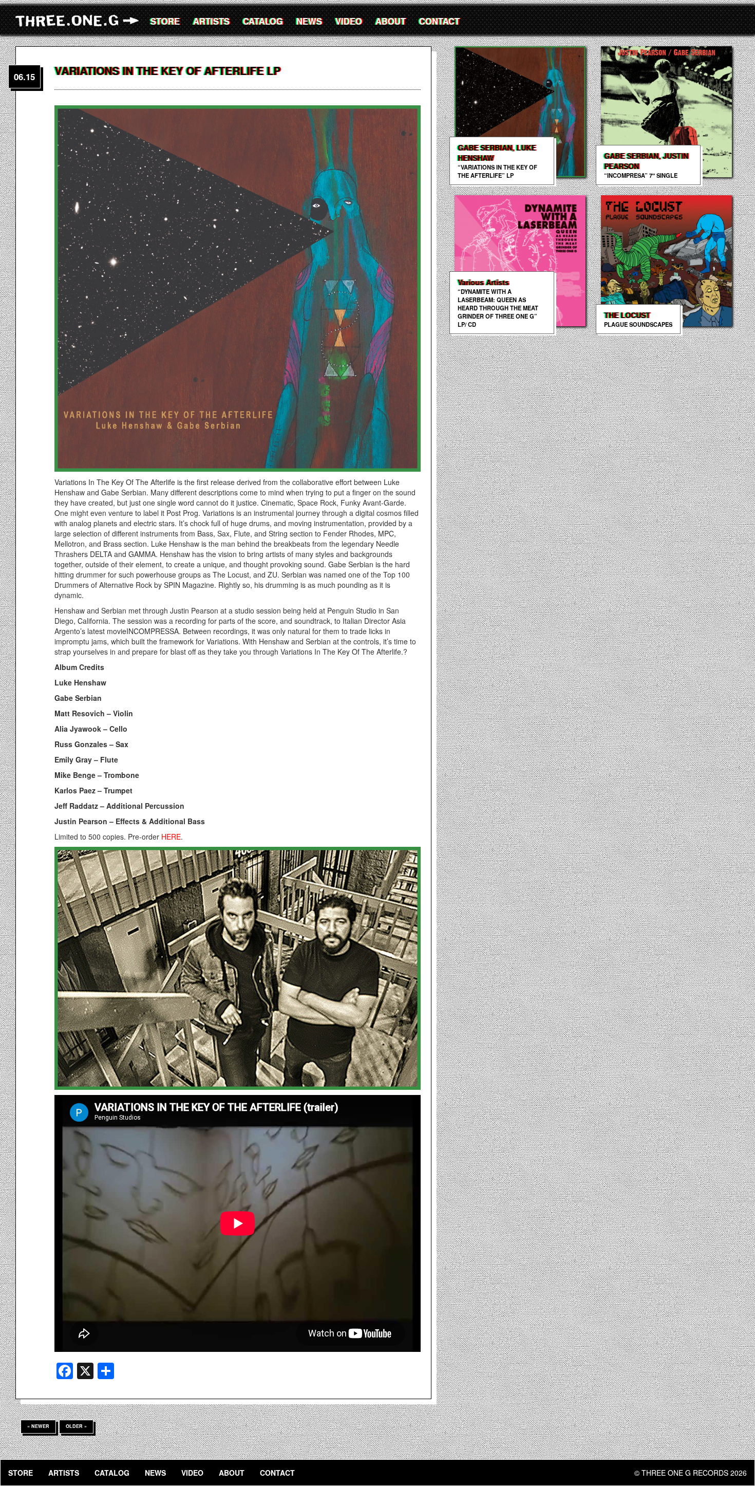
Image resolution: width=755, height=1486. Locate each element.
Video (348, 21)
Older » (76, 1426)
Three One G (79, 20)
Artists (211, 21)
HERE (171, 836)
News (309, 21)
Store (165, 21)
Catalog (263, 21)
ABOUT (390, 21)
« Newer (38, 1426)
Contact (439, 21)
